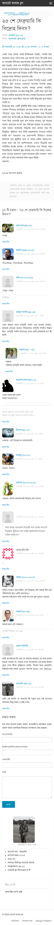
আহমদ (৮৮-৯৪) (23, 611)
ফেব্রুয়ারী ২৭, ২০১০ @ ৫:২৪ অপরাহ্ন (30, 687)
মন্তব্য (4, 772)
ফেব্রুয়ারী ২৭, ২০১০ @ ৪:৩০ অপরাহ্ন (30, 649)
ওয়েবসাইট (6, 759)
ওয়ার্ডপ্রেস (15, 920)
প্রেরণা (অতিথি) (22, 645)
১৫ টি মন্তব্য (45, 47)
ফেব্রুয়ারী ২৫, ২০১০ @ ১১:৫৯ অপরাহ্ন (30, 281)
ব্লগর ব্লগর (21, 38)
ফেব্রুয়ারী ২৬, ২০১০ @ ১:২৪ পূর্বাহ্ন (32, 353)
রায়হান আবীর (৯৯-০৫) (25, 312)
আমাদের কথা (27, 920)
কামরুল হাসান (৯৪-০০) (26, 379)
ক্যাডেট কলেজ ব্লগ (12, 3)
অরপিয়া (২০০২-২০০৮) (26, 482)
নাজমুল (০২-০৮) (23, 455)
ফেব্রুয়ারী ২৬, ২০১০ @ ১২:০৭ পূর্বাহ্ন (29, 383)
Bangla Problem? (44, 920)
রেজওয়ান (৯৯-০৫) (24, 225)
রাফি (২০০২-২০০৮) (24, 277)
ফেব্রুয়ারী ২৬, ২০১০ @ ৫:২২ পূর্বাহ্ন (29, 459)
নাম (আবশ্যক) (7, 734)
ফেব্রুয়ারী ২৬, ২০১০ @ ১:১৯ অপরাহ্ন (30, 486)
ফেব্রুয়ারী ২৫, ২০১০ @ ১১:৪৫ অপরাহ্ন (30, 229)
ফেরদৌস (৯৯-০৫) (24, 13)
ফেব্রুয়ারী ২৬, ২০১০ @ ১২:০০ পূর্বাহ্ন (30, 315)
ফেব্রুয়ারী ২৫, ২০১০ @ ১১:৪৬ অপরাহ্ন (30, 254)
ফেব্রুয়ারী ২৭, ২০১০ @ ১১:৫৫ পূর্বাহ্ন (29, 615)
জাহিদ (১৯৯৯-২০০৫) (25, 250)
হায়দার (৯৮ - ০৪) (26, 349)
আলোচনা (12, 38)
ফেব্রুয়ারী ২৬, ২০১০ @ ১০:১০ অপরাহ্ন (30, 581)
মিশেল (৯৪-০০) (22, 430)
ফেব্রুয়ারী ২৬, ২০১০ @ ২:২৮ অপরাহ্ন (30, 517)
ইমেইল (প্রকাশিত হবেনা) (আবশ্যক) (15, 746)
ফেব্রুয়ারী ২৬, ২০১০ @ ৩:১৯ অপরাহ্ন (30, 553)
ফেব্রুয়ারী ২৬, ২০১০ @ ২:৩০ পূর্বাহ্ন (29, 433)
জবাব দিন (5, 241)
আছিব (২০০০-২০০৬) (25, 577)
